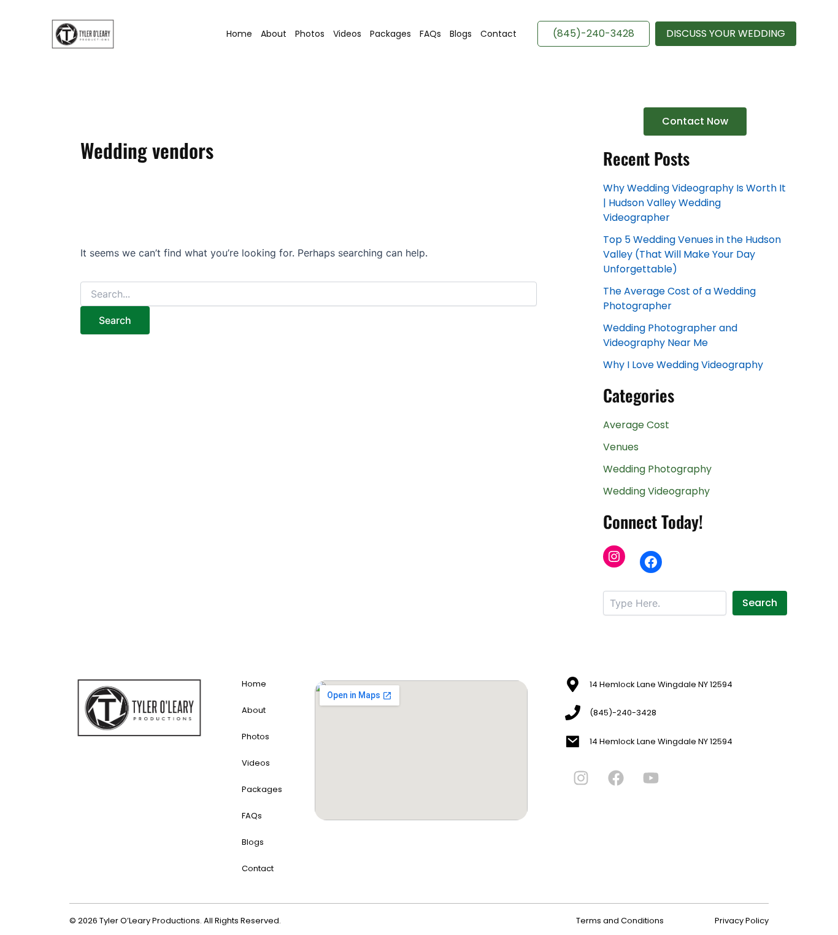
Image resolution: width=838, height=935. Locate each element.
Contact (498, 34)
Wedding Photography (657, 469)
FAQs (430, 34)
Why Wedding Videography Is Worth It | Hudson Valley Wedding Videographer (694, 203)
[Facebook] (651, 562)
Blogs (461, 34)
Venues (621, 447)
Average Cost (636, 425)
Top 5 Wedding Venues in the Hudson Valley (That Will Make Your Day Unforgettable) (692, 254)
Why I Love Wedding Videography (683, 365)
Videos (347, 34)
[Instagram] (614, 556)
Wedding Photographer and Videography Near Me (670, 335)
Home (239, 34)
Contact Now (695, 121)
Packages (390, 34)
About (273, 34)
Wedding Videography (656, 491)
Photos (310, 34)
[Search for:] (308, 294)
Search (759, 603)
